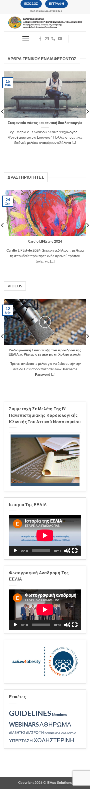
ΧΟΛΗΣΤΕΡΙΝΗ (54, 739)
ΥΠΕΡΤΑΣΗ (21, 740)
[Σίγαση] (67, 550)
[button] (26, 38)
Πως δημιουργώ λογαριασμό (46, 10)
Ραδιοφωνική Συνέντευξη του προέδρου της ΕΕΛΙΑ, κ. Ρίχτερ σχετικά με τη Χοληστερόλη (45, 352)
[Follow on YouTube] (60, 39)
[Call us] (53, 39)
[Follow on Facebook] (40, 39)
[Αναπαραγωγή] (16, 550)
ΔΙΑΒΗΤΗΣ (17, 733)
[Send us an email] (47, 39)
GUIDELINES (30, 713)
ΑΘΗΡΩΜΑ (55, 724)
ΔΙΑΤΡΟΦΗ (35, 732)
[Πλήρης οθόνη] (75, 550)
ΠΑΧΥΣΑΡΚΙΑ (67, 732)
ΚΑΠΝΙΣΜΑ (51, 732)
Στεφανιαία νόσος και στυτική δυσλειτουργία (45, 123)
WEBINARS (24, 724)
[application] (45, 535)
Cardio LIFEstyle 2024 (45, 241)
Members (59, 714)
